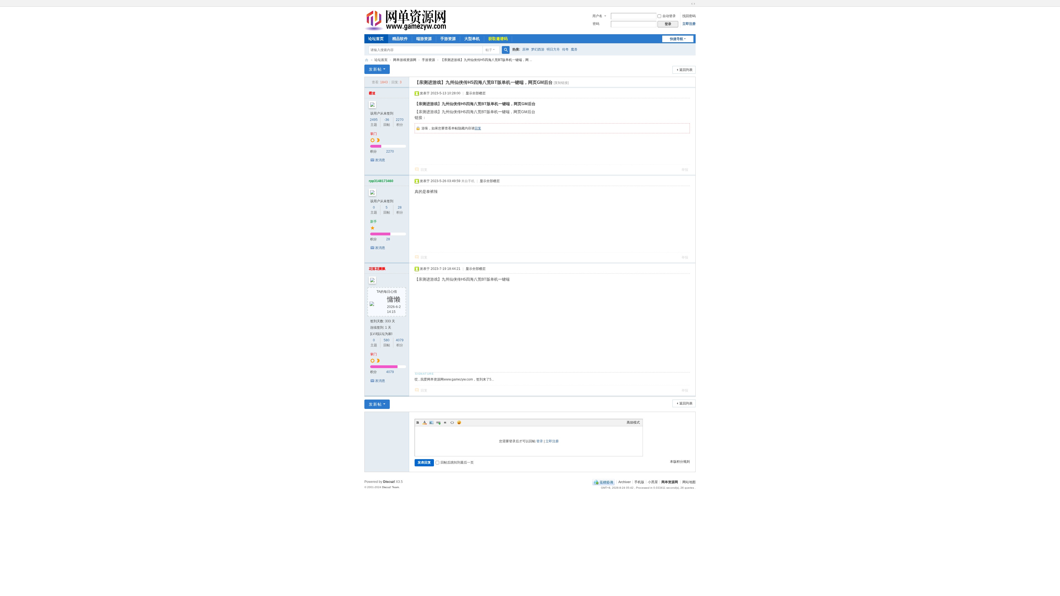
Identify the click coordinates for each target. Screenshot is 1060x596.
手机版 (639, 482)
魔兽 (574, 49)
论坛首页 (376, 38)
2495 (374, 120)
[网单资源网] (405, 28)
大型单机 (472, 38)
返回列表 (686, 70)
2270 (400, 120)
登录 (539, 441)
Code (452, 422)
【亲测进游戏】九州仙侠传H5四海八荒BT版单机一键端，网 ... (486, 60)
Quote (445, 422)
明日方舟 (553, 49)
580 (386, 340)
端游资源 (424, 38)
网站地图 (689, 482)
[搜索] (506, 50)
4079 (400, 340)
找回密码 (689, 16)
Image (431, 422)
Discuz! (389, 482)
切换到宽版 (693, 3)
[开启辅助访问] (688, 3)
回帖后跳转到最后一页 (457, 462)
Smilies (459, 422)
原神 (525, 49)
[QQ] (603, 482)
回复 (478, 128)
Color (424, 422)
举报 (685, 170)
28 (400, 207)
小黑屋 (653, 482)
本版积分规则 (680, 462)
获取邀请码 (498, 38)
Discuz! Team (390, 487)
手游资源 (448, 38)
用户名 (597, 16)
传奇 (565, 49)
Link (438, 422)
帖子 (489, 50)
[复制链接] (561, 83)
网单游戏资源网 (404, 60)
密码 (596, 24)
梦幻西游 (537, 49)
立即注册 (689, 24)
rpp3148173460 (381, 181)
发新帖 (375, 69)
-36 (386, 120)
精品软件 (400, 38)
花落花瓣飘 (377, 269)
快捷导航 (676, 39)
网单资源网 (366, 60)
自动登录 (669, 16)
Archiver (624, 482)
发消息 (380, 160)
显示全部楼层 (476, 93)
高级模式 (633, 422)
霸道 (372, 93)
